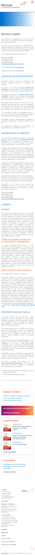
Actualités (4, 529)
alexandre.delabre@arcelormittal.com (12, 64)
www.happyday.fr (20, 553)
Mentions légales (6, 538)
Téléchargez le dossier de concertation (14, 464)
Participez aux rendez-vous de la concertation (16, 396)
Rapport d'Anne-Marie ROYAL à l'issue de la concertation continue (22, 428)
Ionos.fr (21, 70)
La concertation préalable (7, 517)
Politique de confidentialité (8, 544)
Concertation (17, 424)
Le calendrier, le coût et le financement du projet (7, 497)
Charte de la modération (8, 541)
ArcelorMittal (7, 553)
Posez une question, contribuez (12, 398)
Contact (3, 535)
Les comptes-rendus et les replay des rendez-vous (9, 523)
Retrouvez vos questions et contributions (8, 511)
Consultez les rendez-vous (11, 412)
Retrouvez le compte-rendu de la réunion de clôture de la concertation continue (22, 437)
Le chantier (4, 501)
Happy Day (20, 67)
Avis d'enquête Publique (20, 444)
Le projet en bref (5, 491)
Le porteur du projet (6, 493)
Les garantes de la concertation (9, 518)
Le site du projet (5, 495)
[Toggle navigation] (32, 2)
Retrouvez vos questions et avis (12, 400)
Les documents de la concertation (9, 520)
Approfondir (4, 532)
